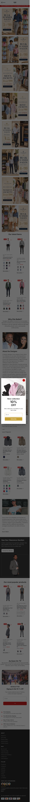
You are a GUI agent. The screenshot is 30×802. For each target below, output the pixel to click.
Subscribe (13, 419)
